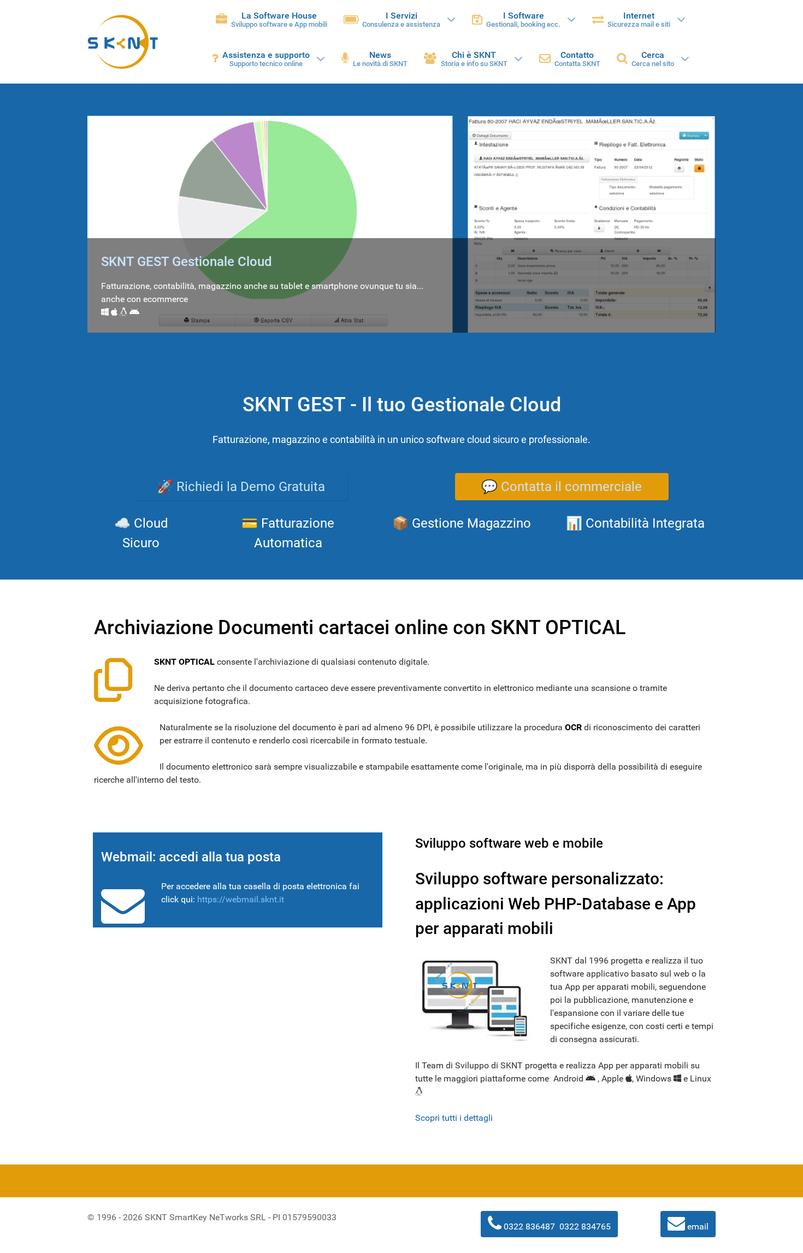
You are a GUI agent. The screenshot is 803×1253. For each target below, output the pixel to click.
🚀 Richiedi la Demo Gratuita (241, 486)
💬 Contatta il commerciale (561, 486)
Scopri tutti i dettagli (454, 1118)
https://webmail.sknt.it (240, 899)
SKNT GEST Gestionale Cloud (186, 261)
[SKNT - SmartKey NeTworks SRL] (122, 42)
